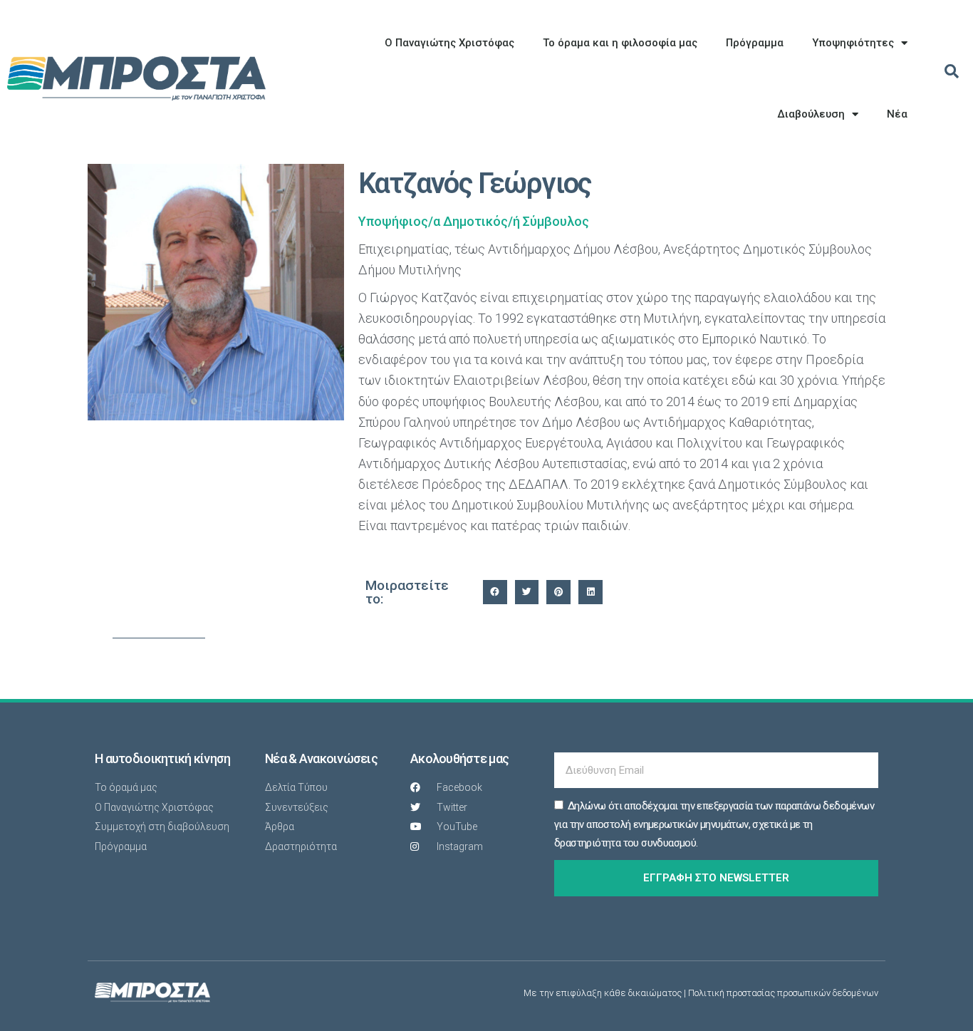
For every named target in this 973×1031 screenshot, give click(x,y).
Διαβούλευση (811, 114)
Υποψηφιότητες (853, 42)
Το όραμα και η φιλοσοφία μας (620, 42)
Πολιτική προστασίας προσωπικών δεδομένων (783, 993)
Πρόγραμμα (755, 42)
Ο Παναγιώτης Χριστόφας (449, 42)
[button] (951, 71)
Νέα (897, 114)
